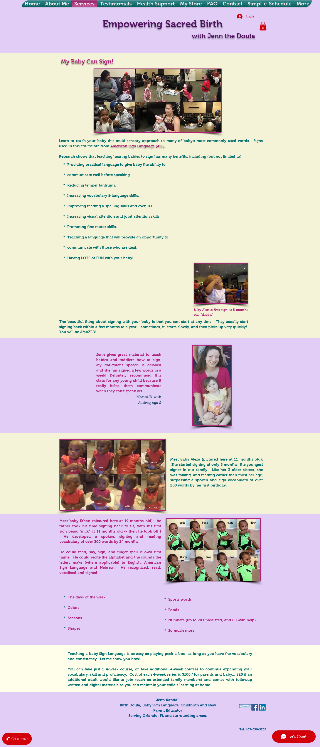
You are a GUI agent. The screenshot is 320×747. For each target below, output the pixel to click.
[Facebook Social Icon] (254, 707)
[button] (263, 26)
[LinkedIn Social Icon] (262, 707)
